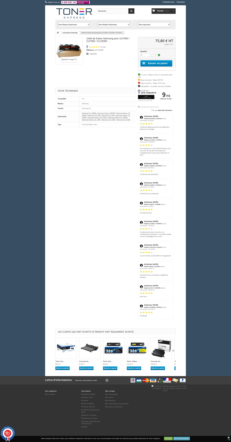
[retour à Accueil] (57, 32)
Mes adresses (110, 401)
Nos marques (50, 394)
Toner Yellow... (132, 361)
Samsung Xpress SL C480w (117, 117)
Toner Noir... (107, 361)
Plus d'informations (181, 438)
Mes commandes (111, 394)
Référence (90, 50)
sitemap (84, 427)
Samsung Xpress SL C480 (91, 120)
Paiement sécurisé (88, 407)
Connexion (181, 2)
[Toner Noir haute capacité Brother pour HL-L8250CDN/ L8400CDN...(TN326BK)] (113, 348)
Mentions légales (87, 404)
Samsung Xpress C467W (106, 113)
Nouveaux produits (88, 394)
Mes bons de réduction (113, 407)
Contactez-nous (168, 2)
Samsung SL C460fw (89, 113)
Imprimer (93, 54)
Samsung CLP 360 (108, 115)
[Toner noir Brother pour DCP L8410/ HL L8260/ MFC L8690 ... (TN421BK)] (66, 348)
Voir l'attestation (146, 97)
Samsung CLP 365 (93, 115)
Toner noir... (59, 361)
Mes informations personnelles (116, 404)
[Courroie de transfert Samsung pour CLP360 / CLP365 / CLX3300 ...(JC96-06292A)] (90, 348)
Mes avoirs (109, 397)
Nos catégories (51, 391)
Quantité (143, 51)
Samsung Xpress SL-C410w (97, 117)
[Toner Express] (74, 13)
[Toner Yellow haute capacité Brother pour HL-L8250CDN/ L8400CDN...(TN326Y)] (137, 348)
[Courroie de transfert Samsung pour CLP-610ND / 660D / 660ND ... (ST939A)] (161, 348)
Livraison (84, 400)
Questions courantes (89, 415)
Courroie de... (84, 361)
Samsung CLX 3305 (108, 120)
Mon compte (110, 391)
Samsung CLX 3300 (123, 120)
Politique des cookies (89, 418)
